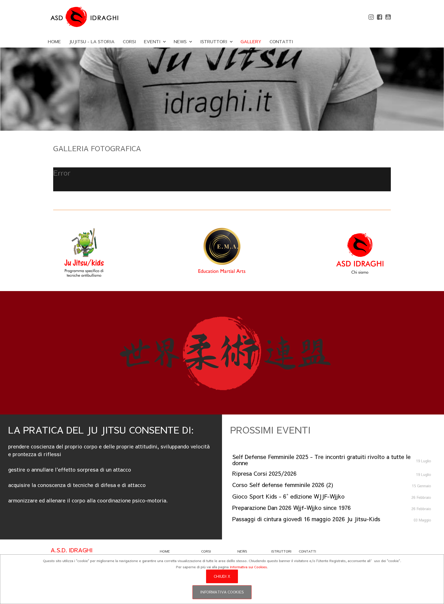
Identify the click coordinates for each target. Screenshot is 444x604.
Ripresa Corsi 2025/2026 (264, 473)
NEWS (242, 551)
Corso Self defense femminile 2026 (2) (282, 485)
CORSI (206, 551)
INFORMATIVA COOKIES (222, 591)
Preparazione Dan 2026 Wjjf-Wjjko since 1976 (291, 507)
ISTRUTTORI (281, 551)
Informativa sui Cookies (248, 566)
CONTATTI (307, 551)
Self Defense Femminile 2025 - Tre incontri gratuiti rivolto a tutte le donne (321, 460)
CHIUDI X (222, 576)
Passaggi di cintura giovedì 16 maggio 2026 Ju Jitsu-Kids (306, 519)
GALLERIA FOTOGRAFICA (97, 148)
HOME (165, 551)
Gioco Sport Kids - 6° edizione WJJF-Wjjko (288, 496)
